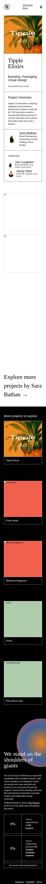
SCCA (39, 882)
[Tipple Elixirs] (23, 427)
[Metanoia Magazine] (23, 547)
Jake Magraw (34, 803)
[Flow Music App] (23, 667)
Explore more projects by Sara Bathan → (23, 386)
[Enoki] (23, 607)
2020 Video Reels (28, 6)
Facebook (30, 882)
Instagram (19, 882)
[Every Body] (23, 487)
